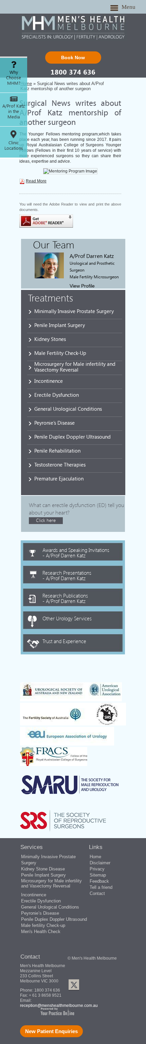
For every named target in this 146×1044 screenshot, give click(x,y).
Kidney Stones (50, 339)
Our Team (53, 244)
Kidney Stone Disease (43, 868)
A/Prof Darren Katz (92, 255)
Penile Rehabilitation (57, 450)
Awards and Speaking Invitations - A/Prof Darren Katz (75, 552)
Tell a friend (101, 887)
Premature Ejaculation (59, 478)
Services (31, 847)
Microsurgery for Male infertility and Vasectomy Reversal (74, 366)
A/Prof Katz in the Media (13, 111)
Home (95, 856)
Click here (46, 520)
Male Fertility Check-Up (60, 352)
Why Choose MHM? (13, 77)
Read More (36, 181)
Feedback (99, 881)
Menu (128, 7)
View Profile (82, 286)
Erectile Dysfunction (56, 394)
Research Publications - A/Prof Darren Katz (65, 598)
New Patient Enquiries (51, 1031)
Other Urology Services (67, 618)
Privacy (97, 868)
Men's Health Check (40, 931)
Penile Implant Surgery (59, 325)
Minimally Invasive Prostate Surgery (74, 311)
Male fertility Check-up (43, 925)
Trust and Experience (64, 641)
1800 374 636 (73, 72)
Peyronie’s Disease (54, 422)
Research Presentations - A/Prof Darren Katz (66, 575)
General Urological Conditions (68, 408)
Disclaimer (100, 862)
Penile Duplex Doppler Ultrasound (72, 436)
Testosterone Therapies (60, 464)
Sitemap (98, 875)
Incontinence (48, 380)
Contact (97, 893)
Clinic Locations (13, 145)
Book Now (73, 57)
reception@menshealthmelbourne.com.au (59, 1005)
